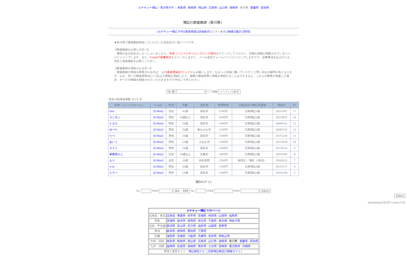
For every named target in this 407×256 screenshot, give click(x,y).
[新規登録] (190, 31)
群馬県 (192, 220)
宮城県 (202, 215)
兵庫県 (202, 236)
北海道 (171, 215)
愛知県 (192, 230)
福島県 (233, 215)
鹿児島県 (234, 246)
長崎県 (192, 246)
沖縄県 (246, 246)
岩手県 (192, 215)
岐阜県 (171, 230)
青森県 (181, 215)
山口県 (223, 7)
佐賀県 (181, 246)
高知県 (265, 7)
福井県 (202, 225)
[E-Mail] (158, 111)
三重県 (202, 230)
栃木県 (181, 220)
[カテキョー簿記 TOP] (170, 31)
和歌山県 (224, 236)
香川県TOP (167, 7)
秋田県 (212, 215)
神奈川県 (234, 220)
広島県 (213, 7)
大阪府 (192, 236)
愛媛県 (254, 7)
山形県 (223, 215)
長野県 (223, 225)
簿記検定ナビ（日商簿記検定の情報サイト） (216, 251)
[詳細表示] (204, 31)
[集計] (238, 31)
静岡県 (181, 230)
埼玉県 (202, 220)
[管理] (246, 31)
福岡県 (171, 246)
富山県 (181, 225)
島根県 (192, 7)
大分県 (212, 246)
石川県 (192, 225)
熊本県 (202, 246)
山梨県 (212, 225)
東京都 (223, 220)
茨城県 (171, 220)
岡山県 (202, 7)
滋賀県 (171, 236)
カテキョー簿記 (148, 7)
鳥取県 (182, 7)
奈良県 (212, 236)
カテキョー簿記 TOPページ (203, 210)
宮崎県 (223, 246)
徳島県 (234, 7)
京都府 (181, 236)
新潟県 (171, 225)
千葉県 (212, 220)
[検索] (230, 31)
